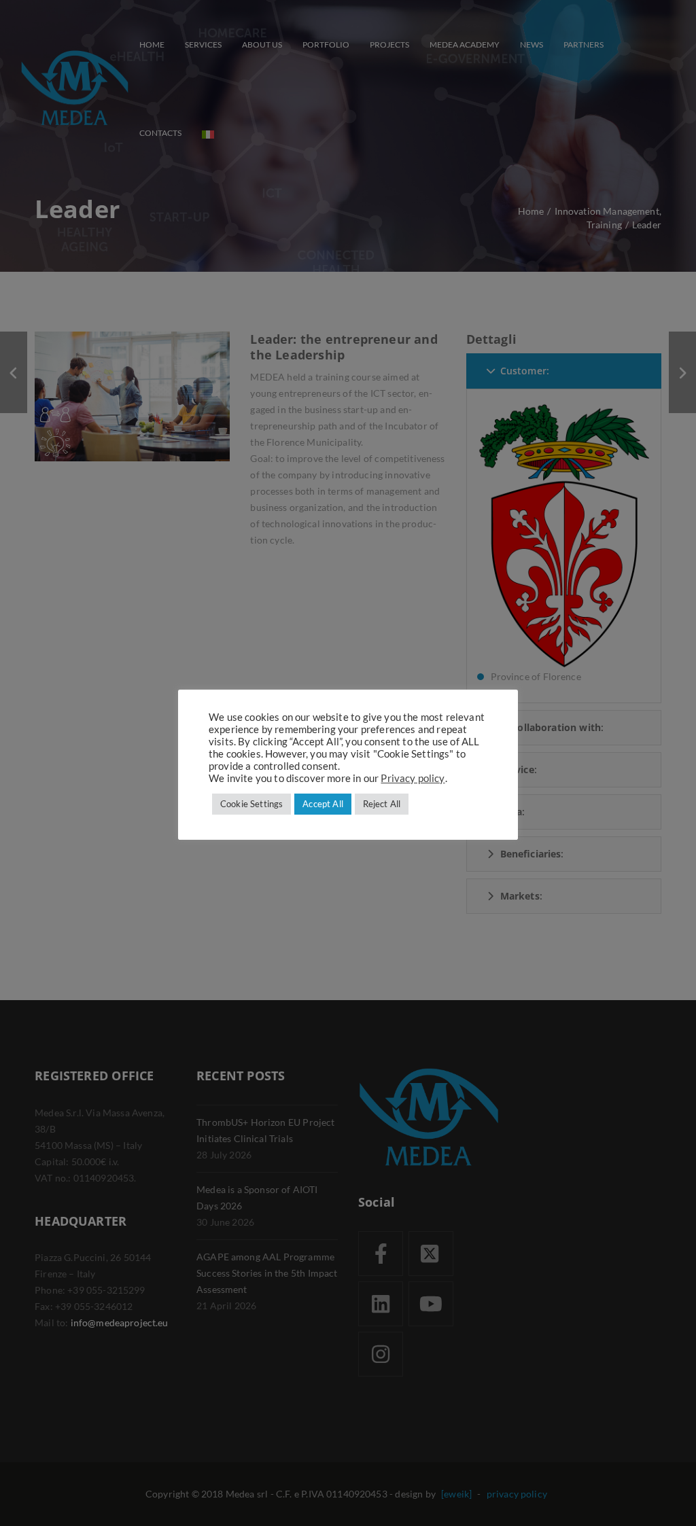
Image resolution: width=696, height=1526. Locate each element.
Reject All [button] (382, 803)
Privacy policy (413, 778)
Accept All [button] (322, 803)
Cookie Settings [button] (251, 803)
